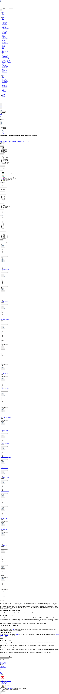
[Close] (0, 693)
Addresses (8, 115)
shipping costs (10, 688)
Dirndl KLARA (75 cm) (4, 545)
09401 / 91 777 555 (3, 662)
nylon (4, 199)
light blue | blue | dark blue (8, 179)
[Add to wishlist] (2, 246)
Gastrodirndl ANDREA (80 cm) (6, 457)
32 (3, 218)
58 (3, 230)
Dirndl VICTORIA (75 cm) (5, 373)
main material (3, 194)
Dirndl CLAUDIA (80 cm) (5, 269)
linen (4, 198)
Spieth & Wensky (5, 163)
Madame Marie (5, 160)
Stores (1, 671)
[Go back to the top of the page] (1, 692)
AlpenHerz (4, 156)
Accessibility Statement (5, 685)
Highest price (5, 151)
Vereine (1, 672)
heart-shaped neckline (6, 206)
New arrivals (5, 147)
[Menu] (1, 10)
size (1, 215)
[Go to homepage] (3, 106)
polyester (4, 200)
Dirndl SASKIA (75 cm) (4, 388)
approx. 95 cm (5, 237)
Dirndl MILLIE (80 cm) (4, 468)
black (5, 172)
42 (3, 225)
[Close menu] (2, 13)
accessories (6, 635)
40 (3, 224)
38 (3, 223)
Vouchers (3, 96)
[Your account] (1, 110)
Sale (2, 95)
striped (4, 213)
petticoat (14, 629)
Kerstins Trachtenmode (6, 158)
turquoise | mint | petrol (7, 176)
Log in (1, 114)
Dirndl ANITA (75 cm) (4, 430)
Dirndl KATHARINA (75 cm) (5, 319)
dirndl (22, 603)
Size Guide (2, 666)
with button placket (6, 167)
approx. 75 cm (5, 233)
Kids (3, 75)
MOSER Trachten (6, 162)
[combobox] (4, 8)
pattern (2, 209)
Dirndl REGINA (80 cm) (5, 301)
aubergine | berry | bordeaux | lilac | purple (10, 178)
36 (2, 314)
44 (2, 279)
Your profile (5, 115)
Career (1, 673)
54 (3, 228)
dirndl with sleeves (3, 187)
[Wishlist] (0, 109)
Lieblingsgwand (5, 159)
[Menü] (4, 684)
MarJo (4, 161)
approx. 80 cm (5, 234)
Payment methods (13, 115)
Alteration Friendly (3, 667)
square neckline (5, 207)
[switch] (3, 690)
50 (3, 229)
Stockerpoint (5, 164)
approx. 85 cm (5, 235)
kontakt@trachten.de (3, 663)
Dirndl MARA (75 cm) (4, 518)
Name (4, 152)
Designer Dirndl (22, 141)
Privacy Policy (4, 683)
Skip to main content (3, 0)
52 (3, 226)
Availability (5, 148)
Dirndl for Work (27, 141)
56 (3, 227)
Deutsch (4, 101)
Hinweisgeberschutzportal (6, 686)
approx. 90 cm (5, 236)
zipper (4, 168)
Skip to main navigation (14, 0)
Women (3, 17)
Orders (17, 115)
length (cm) (2, 191)
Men (3, 52)
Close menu (3, 112)
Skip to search (9, 0)
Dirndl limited (18, 141)
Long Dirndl (9, 141)
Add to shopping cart (4, 256)
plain (4, 212)
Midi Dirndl (5, 141)
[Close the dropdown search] (12, 8)
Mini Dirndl (2, 141)
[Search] (10, 8)
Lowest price (5, 150)
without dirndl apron (6, 185)
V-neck (4, 205)
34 (2, 313)
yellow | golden (6, 180)
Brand (1, 154)
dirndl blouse (17, 634)
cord (4, 196)
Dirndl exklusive (13, 141)
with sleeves (5, 189)
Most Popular (5, 149)
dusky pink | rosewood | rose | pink (9, 177)
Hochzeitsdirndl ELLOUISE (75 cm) (6, 417)
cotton (4, 197)
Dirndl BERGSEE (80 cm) (5, 477)
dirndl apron (2, 182)
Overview (1, 115)
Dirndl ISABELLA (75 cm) (5, 491)
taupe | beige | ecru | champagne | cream (10, 175)
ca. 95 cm (4, 238)
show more (3, 139)
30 (3, 221)
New (3, 12)
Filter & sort (3, 142)
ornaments (4, 211)
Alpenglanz (5, 155)
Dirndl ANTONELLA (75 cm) (5, 443)
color (1, 170)
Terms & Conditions (5, 682)
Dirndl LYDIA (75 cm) (4, 529)
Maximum (3, 242)
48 (3, 222)
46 (3, 217)
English (4, 128)
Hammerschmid (5, 157)
